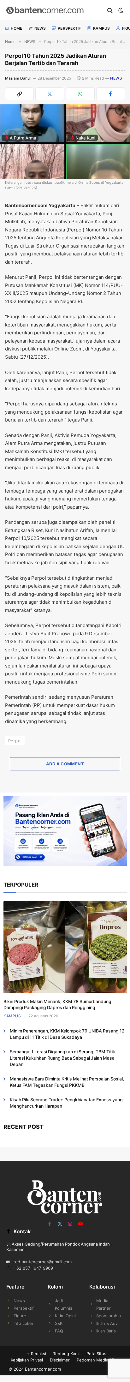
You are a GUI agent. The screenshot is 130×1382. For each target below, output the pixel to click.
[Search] (110, 10)
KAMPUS (101, 28)
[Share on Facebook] (110, 93)
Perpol (14, 740)
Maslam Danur (18, 78)
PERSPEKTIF (69, 28)
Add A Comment (65, 763)
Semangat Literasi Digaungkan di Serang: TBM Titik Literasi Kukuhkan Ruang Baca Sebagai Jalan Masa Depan (62, 1058)
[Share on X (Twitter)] (49, 93)
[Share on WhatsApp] (80, 93)
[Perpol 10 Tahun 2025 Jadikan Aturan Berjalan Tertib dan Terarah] (65, 142)
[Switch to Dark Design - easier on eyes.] (120, 10)
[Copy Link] (19, 93)
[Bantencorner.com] (53, 10)
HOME (16, 28)
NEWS (40, 28)
